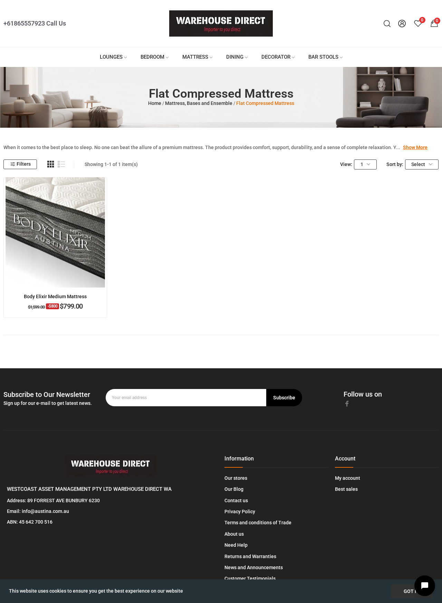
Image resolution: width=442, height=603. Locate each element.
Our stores (235, 478)
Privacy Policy (239, 511)
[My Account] (402, 23)
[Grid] (51, 164)
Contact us (236, 500)
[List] (61, 164)
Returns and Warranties (250, 556)
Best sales (346, 489)
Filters (24, 164)
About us (234, 534)
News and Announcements (253, 567)
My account (347, 478)
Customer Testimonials (250, 578)
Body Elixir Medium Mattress (55, 296)
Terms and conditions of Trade (257, 522)
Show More (415, 147)
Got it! (412, 591)
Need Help (236, 545)
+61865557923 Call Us (34, 23)
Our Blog (233, 489)
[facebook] (347, 403)
